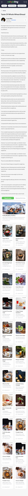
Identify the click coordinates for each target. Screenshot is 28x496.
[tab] (7, 198)
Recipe (4, 5)
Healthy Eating (12, 5)
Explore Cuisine (22, 5)
